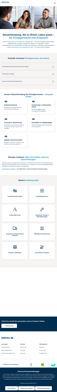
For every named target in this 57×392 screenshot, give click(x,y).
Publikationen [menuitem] (43, 353)
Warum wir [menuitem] (23, 347)
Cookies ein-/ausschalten (28, 383)
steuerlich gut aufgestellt (21, 47)
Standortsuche (8, 326)
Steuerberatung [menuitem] (5, 347)
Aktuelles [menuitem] (41, 347)
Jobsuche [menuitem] (22, 353)
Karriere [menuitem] (22, 344)
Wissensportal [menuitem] (43, 344)
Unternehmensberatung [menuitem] (7, 353)
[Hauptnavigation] (55, 3)
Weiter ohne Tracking (26, 388)
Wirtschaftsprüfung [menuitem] (6, 350)
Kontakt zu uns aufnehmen (10, 364)
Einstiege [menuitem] (22, 350)
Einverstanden (12, 388)
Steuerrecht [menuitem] (42, 350)
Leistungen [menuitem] (4, 344)
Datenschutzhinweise (43, 388)
